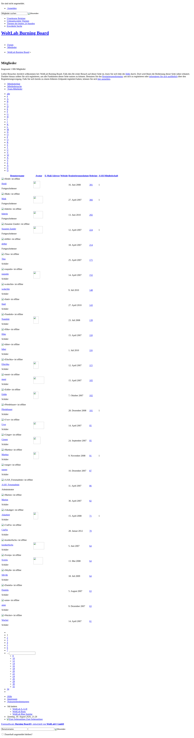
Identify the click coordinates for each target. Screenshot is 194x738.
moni (4, 379)
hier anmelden (104, 79)
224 (91, 230)
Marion (5, 499)
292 (91, 215)
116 (91, 350)
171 (91, 260)
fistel (4, 304)
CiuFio (5, 530)
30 (13, 684)
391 (91, 185)
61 (90, 621)
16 (13, 666)
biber (4, 349)
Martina (5, 454)
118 (91, 335)
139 (91, 320)
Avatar (39, 175)
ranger (4, 469)
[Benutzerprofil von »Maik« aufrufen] (38, 202)
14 (13, 663)
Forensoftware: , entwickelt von (32, 724)
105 (91, 380)
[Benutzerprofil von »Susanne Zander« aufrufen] (38, 232)
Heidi (4, 183)
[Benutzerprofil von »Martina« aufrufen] (36, 458)
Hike (4, 334)
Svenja (5, 560)
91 (90, 455)
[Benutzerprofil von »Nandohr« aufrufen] (36, 323)
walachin (6, 289)
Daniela (5, 590)
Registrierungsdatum (78, 175)
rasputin (5, 274)
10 (13, 658)
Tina (4, 259)
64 (90, 546)
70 (90, 531)
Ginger (5, 439)
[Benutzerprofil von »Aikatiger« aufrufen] (35, 518)
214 (91, 245)
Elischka (5, 364)
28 (13, 681)
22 (13, 674)
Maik (4, 198)
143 (91, 305)
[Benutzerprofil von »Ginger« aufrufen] (36, 443)
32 (13, 686)
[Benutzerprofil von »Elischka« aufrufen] (35, 368)
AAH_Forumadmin (10, 484)
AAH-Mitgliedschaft (108, 175)
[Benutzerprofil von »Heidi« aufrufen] (36, 187)
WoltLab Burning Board (25, 32)
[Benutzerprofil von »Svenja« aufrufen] (38, 563)
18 (13, 668)
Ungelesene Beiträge (16, 18)
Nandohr (6, 319)
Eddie (4, 394)
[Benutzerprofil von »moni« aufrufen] (38, 383)
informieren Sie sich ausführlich (163, 76)
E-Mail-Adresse (52, 175)
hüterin (5, 214)
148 (91, 290)
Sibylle (5, 575)
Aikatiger (6, 515)
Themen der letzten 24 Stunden (21, 23)
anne (4, 605)
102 (91, 395)
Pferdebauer (7, 409)
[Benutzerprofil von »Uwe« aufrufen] (38, 428)
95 (90, 425)
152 (91, 275)
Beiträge (93, 175)
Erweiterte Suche (14, 26)
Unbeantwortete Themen (18, 21)
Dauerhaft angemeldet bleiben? (18, 734)
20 (13, 671)
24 (13, 676)
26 (13, 679)
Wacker (5, 620)
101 (91, 410)
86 (90, 486)
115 (91, 365)
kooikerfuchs (7, 545)
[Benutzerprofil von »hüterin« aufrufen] (38, 217)
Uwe (4, 424)
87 (90, 471)
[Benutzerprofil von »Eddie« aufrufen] (35, 398)
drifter (4, 244)
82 (90, 501)
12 (13, 661)
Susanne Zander (9, 229)
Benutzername (17, 175)
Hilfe (128, 74)
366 (91, 200)
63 (90, 591)
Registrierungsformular (112, 76)
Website (64, 175)
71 (90, 516)
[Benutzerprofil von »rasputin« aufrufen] (36, 277)
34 (8, 689)
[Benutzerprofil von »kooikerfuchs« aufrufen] (38, 548)
